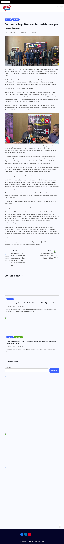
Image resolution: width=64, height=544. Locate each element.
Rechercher (8, 367)
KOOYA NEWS (11, 306)
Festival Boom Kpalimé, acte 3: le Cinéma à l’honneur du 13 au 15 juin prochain (30, 303)
